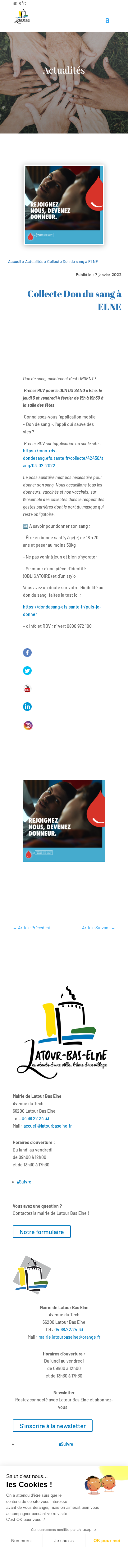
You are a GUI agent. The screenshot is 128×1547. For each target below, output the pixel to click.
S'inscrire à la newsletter (53, 1425)
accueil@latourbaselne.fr (48, 1126)
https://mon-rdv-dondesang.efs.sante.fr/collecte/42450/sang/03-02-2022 (63, 458)
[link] (35, 1118)
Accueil (14, 261)
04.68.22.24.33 (68, 1329)
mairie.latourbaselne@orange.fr (69, 1337)
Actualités (34, 261)
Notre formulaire (42, 1231)
